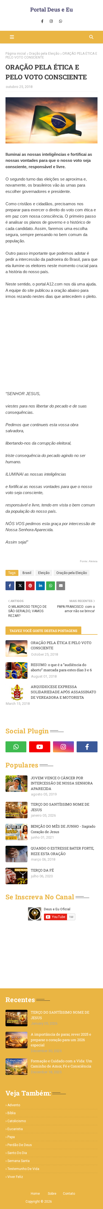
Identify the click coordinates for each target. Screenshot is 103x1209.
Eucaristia (15, 1129)
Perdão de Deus (19, 1145)
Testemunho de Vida (23, 1169)
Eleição (43, 573)
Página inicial (15, 54)
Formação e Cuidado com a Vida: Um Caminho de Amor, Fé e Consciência (61, 1063)
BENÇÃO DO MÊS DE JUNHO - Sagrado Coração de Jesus (63, 829)
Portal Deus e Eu (51, 9)
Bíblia (11, 1113)
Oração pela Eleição (44, 54)
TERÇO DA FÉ (42, 870)
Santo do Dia (17, 1153)
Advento (13, 1105)
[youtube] (39, 746)
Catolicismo (16, 1121)
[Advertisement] (51, 350)
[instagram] (51, 21)
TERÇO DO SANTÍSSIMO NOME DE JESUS (60, 807)
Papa (11, 1137)
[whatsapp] (60, 21)
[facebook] (42, 21)
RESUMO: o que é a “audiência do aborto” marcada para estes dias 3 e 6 (61, 667)
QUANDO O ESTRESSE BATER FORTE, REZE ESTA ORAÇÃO (62, 851)
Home (35, 1194)
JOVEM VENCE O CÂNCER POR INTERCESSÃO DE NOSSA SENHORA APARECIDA (62, 783)
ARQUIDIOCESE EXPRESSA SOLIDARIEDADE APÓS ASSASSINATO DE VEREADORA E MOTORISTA (63, 692)
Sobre (52, 1194)
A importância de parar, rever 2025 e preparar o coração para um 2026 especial (61, 1039)
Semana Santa (18, 1161)
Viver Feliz (15, 1177)
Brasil (27, 573)
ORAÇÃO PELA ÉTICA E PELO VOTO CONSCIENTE (61, 645)
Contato (69, 1194)
